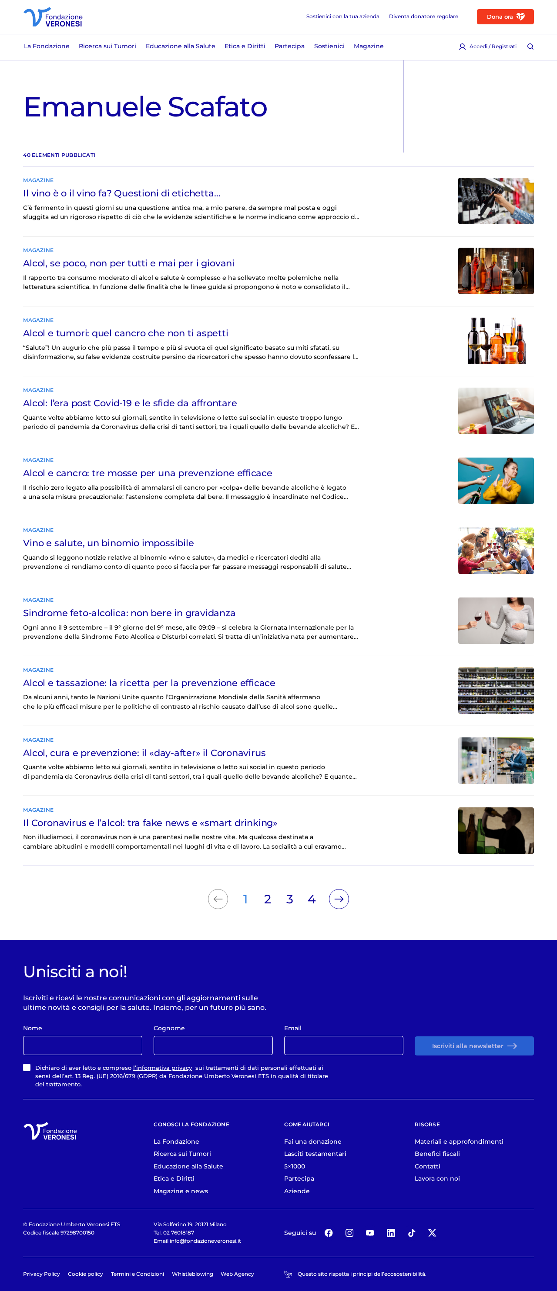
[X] (432, 1233)
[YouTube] (370, 1233)
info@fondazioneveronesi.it (205, 1241)
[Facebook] (329, 1233)
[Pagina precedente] (218, 899)
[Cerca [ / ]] (530, 46)
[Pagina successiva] (339, 899)
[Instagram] (350, 1233)
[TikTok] (411, 1233)
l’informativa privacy (162, 1067)
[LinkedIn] (391, 1233)
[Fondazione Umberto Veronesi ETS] (53, 17)
